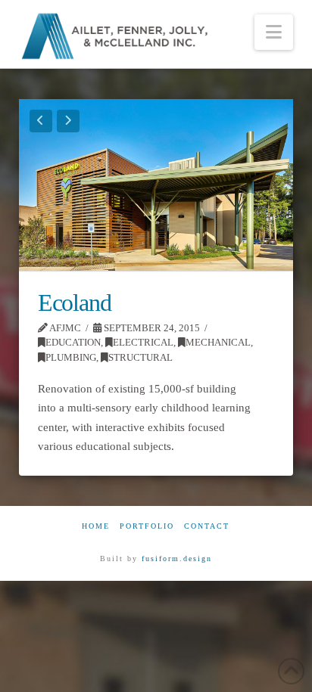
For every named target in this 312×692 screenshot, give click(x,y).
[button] (273, 32)
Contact (206, 526)
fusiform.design (177, 558)
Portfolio (147, 526)
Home (96, 526)
